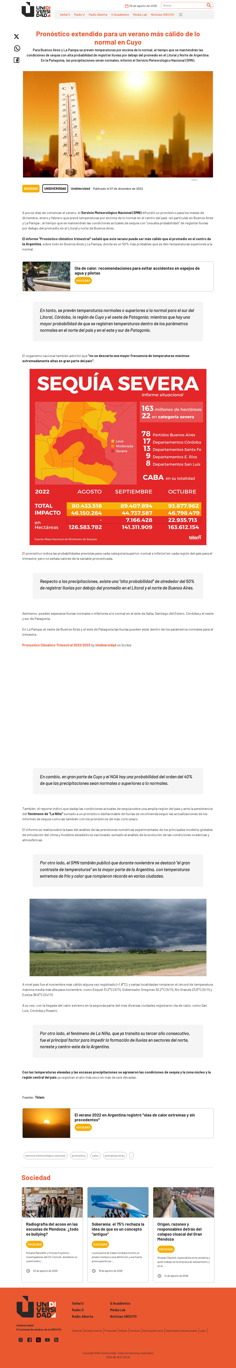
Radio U (79, 14)
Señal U (65, 14)
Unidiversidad (55, 188)
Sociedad (31, 188)
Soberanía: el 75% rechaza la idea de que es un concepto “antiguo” (118, 1229)
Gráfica (123, 1330)
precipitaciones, (115, 1155)
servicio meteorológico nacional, (45, 1155)
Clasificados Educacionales (181, 1330)
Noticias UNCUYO (162, 14)
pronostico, (79, 1155)
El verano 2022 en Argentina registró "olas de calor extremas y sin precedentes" (135, 1117)
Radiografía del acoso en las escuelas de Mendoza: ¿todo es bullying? (52, 1229)
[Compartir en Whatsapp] (17, 48)
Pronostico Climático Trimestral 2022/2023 (56, 645)
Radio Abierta (98, 14)
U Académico (120, 14)
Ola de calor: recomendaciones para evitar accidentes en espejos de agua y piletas (137, 271)
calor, (95, 1155)
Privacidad (110, 1330)
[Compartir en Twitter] (17, 36)
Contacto (134, 1330)
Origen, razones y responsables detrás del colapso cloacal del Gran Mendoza (179, 1231)
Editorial (77, 1330)
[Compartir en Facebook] (17, 60)
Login (202, 1330)
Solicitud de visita (153, 1330)
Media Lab (140, 14)
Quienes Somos (93, 1330)
